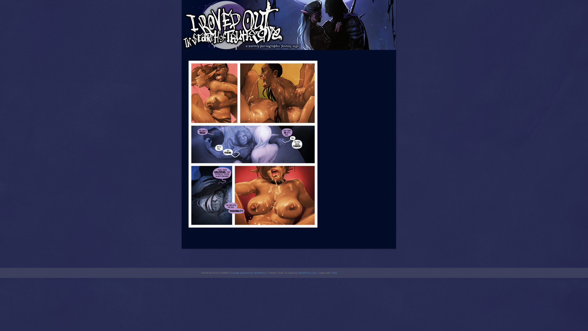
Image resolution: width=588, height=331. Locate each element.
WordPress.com (307, 272)
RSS (334, 272)
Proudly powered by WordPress (248, 272)
